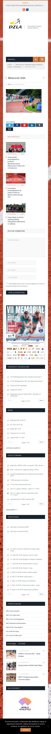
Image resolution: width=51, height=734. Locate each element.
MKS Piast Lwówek (12, 611)
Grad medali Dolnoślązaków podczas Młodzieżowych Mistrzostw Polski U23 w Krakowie (26, 5)
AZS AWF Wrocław (12, 631)
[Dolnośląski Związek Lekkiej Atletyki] (25, 24)
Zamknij (25, 730)
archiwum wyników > (13, 448)
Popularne (11, 644)
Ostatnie (21, 644)
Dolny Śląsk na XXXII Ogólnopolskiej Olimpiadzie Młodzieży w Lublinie (16, 220)
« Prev (9, 400)
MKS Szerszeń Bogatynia (15, 619)
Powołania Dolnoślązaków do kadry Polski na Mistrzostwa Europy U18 (15, 192)
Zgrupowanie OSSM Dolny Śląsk (30, 665)
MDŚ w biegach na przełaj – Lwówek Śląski (28, 678)
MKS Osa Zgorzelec (13, 615)
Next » (42, 400)
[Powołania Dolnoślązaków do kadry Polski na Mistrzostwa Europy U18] (16, 179)
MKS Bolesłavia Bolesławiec (16, 623)
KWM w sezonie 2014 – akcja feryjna (29, 655)
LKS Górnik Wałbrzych (14, 635)
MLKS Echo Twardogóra (14, 627)
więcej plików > (11, 510)
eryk (9, 84)
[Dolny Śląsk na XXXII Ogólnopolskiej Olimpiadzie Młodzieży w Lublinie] (16, 208)
